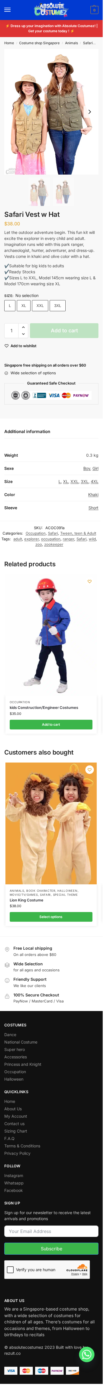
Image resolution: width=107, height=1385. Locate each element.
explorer (31, 539)
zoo (38, 544)
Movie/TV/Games (24, 894)
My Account (15, 1116)
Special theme (65, 894)
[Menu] (12, 10)
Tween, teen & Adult (78, 533)
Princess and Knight (22, 1064)
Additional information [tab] (27, 431)
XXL (40, 305)
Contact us (14, 1123)
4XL (94, 481)
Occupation (36, 533)
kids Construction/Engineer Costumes (44, 707)
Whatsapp (14, 1182)
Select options (50, 917)
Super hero (14, 1049)
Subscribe (51, 1248)
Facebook (13, 1190)
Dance (10, 1034)
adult (17, 539)
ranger (68, 539)
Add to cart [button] (51, 724)
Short (93, 507)
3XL (57, 305)
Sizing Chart (15, 1131)
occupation (50, 539)
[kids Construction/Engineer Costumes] (51, 635)
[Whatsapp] (86, 1354)
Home (9, 43)
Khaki (93, 494)
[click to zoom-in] (51, 112)
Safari (88, 43)
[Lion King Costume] (51, 823)
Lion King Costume (26, 900)
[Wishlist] (89, 581)
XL (23, 305)
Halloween (67, 890)
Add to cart (64, 330)
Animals (71, 43)
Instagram (13, 1175)
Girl (95, 468)
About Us (13, 1108)
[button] (93, 10)
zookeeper (53, 544)
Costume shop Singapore (39, 43)
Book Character (40, 890)
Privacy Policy (17, 1153)
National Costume (20, 1042)
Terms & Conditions (22, 1145)
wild (92, 539)
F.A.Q (9, 1138)
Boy (86, 468)
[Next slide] (90, 112)
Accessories (15, 1056)
